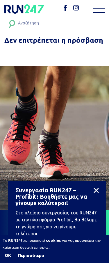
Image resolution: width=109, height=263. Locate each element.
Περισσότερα (31, 255)
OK (8, 255)
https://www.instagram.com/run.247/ (77, 8)
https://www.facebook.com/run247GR (67, 8)
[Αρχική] (24, 9)
